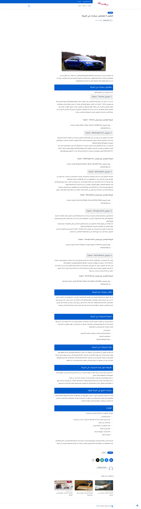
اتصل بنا (79, 1)
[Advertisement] (83, 38)
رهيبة (97, 506)
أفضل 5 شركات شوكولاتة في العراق (64, 494)
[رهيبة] (103, 4)
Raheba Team (106, 20)
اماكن (79, 6)
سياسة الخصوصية (87, 1)
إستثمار (84, 6)
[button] (106, 460)
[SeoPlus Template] (112, 506)
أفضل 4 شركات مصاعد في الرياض (105, 494)
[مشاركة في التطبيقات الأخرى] (93, 460)
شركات (89, 6)
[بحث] (29, 6)
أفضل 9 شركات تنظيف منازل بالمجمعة (85, 494)
